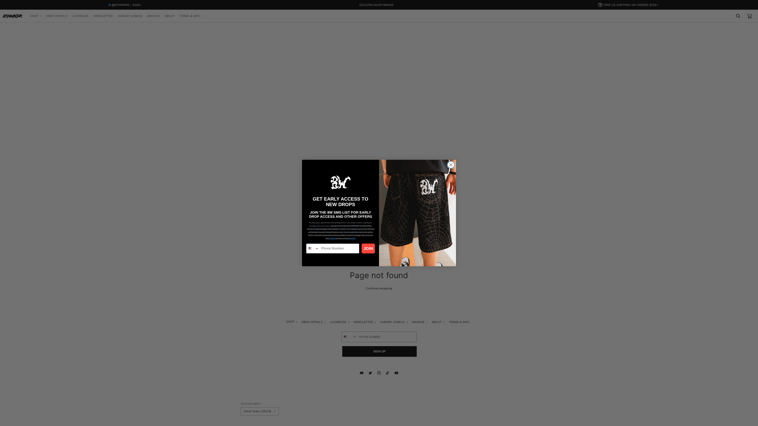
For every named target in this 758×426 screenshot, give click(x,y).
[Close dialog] (450, 164)
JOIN (368, 248)
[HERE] (332, 238)
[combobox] (312, 248)
